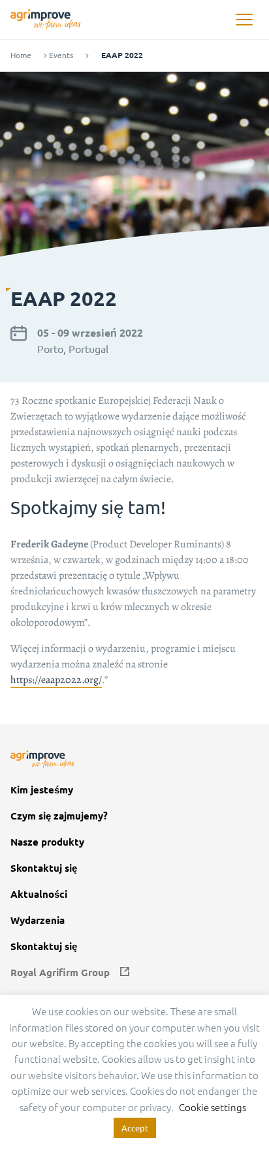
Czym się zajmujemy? (59, 816)
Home (20, 55)
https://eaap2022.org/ (56, 680)
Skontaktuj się (43, 868)
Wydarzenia (37, 920)
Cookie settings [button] (212, 1107)
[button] (244, 20)
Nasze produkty (47, 842)
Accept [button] (134, 1127)
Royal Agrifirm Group (60, 972)
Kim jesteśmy (41, 790)
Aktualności (38, 894)
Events (61, 55)
